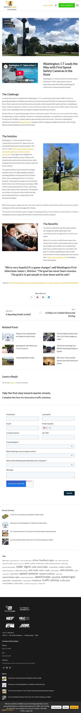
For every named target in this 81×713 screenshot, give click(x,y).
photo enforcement (19, 563)
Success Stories (9, 26)
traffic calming (50, 580)
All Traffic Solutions (15, 635)
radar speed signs (40, 567)
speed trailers (17, 580)
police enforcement (52, 563)
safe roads (33, 570)
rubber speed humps (8, 570)
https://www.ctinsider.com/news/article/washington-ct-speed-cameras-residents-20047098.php (43, 283)
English (4, 710)
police (27, 563)
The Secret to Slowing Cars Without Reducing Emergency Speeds (67, 348)
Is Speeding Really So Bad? (25, 358)
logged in (13, 383)
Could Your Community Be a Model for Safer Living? (27, 515)
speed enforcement (27, 577)
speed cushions (47, 573)
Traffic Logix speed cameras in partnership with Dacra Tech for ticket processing (18, 151)
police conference (37, 563)
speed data (59, 574)
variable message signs (31, 583)
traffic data (65, 580)
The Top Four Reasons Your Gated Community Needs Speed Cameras (33, 531)
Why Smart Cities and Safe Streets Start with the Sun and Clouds (67, 360)
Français (10, 710)
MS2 (36, 635)
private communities (8, 567)
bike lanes (5, 560)
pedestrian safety (7, 563)
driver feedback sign (26, 560)
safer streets (55, 570)
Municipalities (8, 23)
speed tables (6, 580)
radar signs (23, 566)
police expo (64, 563)
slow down (14, 574)
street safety (27, 580)
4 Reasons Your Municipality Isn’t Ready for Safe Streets (26, 335)
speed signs (68, 577)
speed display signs (11, 577)
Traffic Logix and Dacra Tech (56, 257)
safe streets (66, 570)
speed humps (42, 577)
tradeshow (36, 580)
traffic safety (18, 583)
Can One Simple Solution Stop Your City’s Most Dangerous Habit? (67, 336)
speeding (55, 577)
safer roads (44, 570)
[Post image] (8, 337)
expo (56, 560)
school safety (5, 574)
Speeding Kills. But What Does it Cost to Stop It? (26, 347)
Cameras (7, 20)
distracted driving (14, 560)
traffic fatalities (7, 583)
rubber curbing (65, 567)
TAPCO (4, 635)
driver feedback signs (43, 560)
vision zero (41, 583)
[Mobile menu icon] (77, 5)
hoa (60, 560)
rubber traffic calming (21, 570)
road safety (53, 567)
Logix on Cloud (48, 5)
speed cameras (25, 122)
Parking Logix (28, 635)
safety (76, 570)
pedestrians (65, 560)
